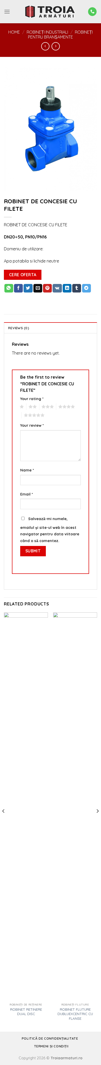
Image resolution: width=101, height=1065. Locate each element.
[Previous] (3, 821)
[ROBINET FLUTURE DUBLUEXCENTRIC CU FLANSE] (75, 806)
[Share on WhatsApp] (8, 288)
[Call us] (92, 11)
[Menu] (7, 11)
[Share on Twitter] (28, 288)
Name (27, 470)
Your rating (32, 398)
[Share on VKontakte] (57, 288)
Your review (32, 425)
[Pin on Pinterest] (47, 288)
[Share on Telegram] (86, 288)
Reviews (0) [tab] (18, 328)
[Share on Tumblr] (76, 288)
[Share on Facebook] (18, 288)
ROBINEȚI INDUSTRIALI (47, 32)
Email (26, 494)
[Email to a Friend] (37, 288)
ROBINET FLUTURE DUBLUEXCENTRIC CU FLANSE (75, 1014)
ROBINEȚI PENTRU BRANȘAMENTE (60, 34)
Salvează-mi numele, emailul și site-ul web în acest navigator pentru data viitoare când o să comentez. (49, 529)
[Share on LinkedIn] (67, 288)
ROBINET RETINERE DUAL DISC (26, 1011)
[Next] (97, 821)
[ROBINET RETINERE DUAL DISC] (26, 806)
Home (14, 32)
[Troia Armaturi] (50, 11)
